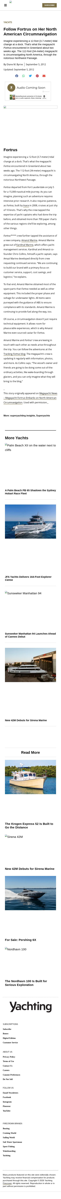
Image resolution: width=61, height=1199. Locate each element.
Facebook (7, 1097)
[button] (17, 76)
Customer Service (10, 1043)
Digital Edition (9, 1038)
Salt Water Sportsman (12, 1142)
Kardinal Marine (24, 244)
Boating (6, 1128)
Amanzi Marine (29, 240)
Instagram (7, 1102)
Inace (26, 205)
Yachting (6, 1155)
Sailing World (9, 1137)
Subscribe (7, 1029)
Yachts (8, 22)
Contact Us (7, 1066)
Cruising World (9, 1133)
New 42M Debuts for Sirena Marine (26, 720)
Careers (6, 1070)
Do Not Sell (8, 1079)
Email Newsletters (10, 1093)
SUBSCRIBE (49, 5)
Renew (6, 1034)
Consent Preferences (11, 1075)
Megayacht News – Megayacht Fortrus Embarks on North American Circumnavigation (30, 398)
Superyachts (43, 415)
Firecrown (7, 1183)
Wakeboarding (9, 1151)
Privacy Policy (9, 1057)
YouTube (6, 1111)
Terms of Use (8, 1061)
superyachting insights (22, 415)
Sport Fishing (9, 1146)
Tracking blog (14, 353)
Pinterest (6, 1106)
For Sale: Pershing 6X (20, 939)
